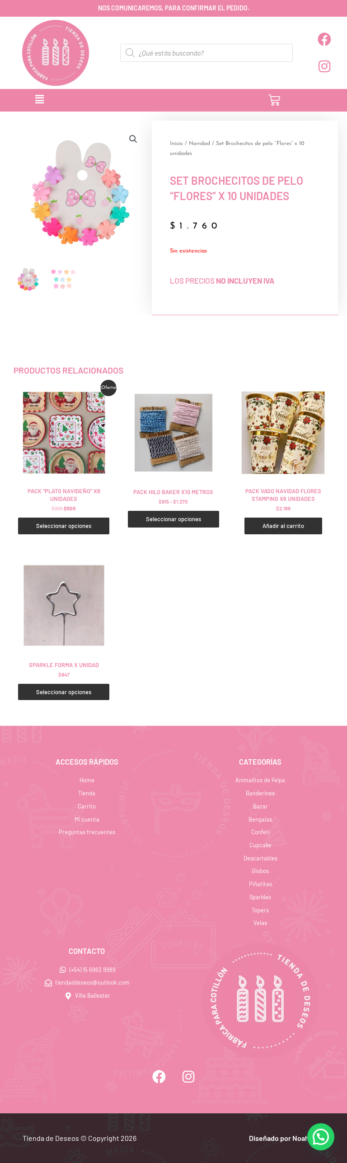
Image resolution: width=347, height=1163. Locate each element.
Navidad (199, 143)
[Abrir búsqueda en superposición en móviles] (206, 53)
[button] (120, 100)
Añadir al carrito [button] (283, 525)
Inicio (176, 143)
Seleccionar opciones (63, 525)
